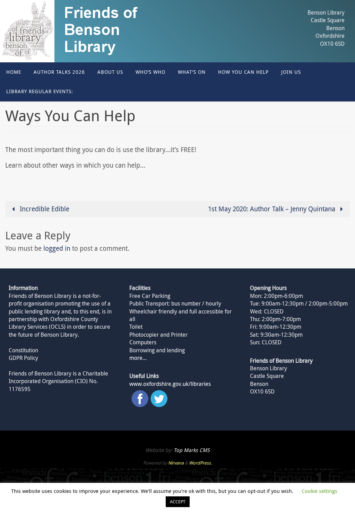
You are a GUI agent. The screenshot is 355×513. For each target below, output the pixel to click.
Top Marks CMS (192, 449)
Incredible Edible (43, 208)
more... (138, 358)
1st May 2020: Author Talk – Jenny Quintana (272, 208)
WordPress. (200, 463)
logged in (56, 248)
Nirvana (176, 463)
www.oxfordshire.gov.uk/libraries (170, 384)
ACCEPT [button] (177, 501)
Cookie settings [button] (319, 490)
